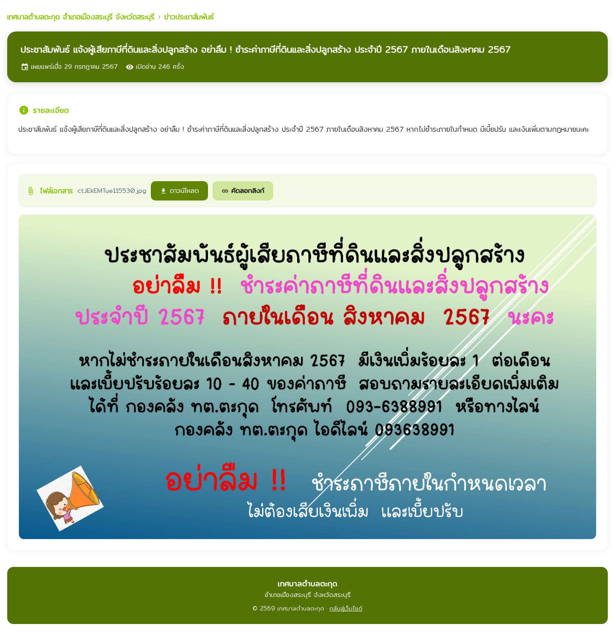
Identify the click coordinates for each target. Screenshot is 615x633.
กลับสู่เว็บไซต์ (346, 608)
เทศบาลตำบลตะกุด (80, 17)
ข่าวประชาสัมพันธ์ (189, 17)
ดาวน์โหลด (179, 190)
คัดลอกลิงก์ (243, 190)
